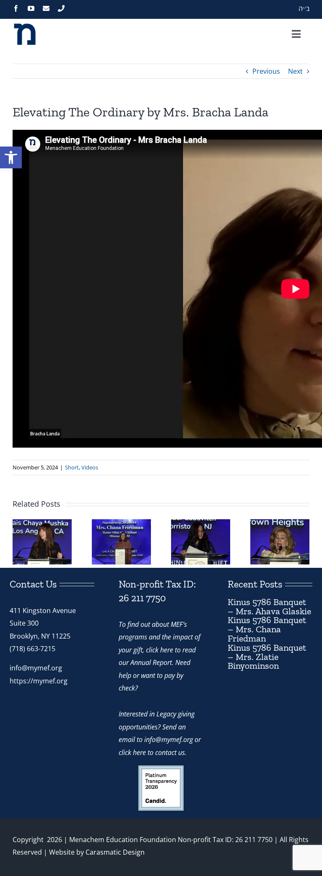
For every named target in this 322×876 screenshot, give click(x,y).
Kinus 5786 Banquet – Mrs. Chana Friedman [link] (267, 629)
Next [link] (295, 71)
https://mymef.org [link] (39, 680)
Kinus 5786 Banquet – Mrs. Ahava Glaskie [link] (269, 606)
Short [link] (72, 467)
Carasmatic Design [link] (115, 852)
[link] (11, 157)
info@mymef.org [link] (36, 667)
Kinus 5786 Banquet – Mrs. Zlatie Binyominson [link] (267, 657)
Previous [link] (266, 71)
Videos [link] (89, 467)
